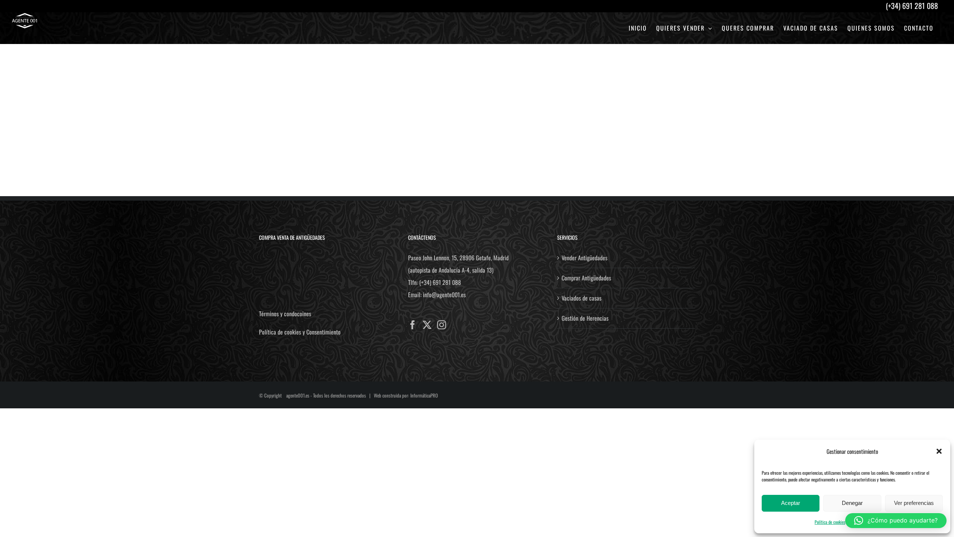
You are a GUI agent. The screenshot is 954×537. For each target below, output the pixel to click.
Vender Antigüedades (584, 257)
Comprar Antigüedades (586, 277)
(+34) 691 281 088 (440, 282)
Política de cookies (830, 522)
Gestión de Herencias (585, 318)
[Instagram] (441, 324)
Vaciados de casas (581, 297)
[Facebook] (412, 324)
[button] (939, 451)
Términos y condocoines (285, 313)
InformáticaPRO (424, 395)
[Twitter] (427, 324)
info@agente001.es (444, 294)
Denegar (852, 503)
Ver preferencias (914, 503)
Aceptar (790, 503)
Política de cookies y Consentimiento (300, 331)
